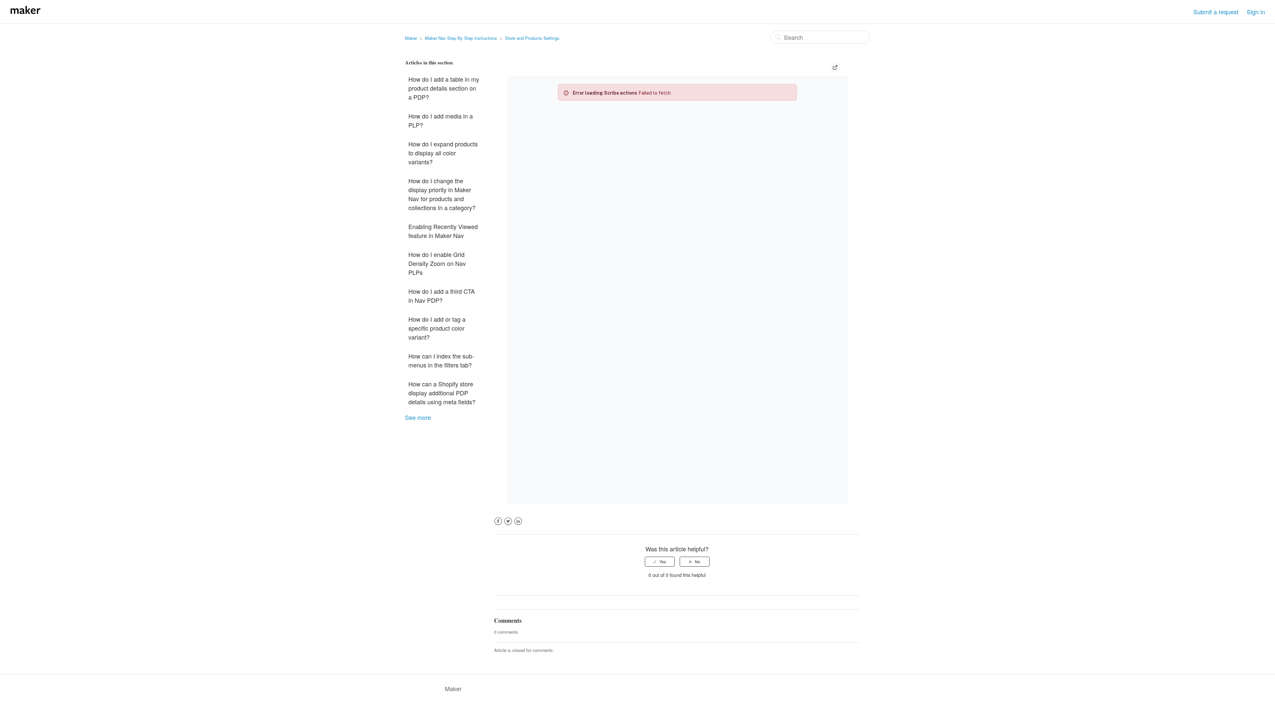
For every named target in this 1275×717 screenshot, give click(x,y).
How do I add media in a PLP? (440, 120)
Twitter (508, 524)
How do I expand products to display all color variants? (443, 152)
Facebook (498, 524)
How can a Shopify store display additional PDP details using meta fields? (441, 392)
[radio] (660, 562)
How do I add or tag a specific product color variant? (437, 328)
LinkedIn (518, 524)
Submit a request (1215, 11)
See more (418, 417)
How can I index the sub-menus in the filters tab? (441, 360)
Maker (411, 38)
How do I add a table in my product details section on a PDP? (443, 88)
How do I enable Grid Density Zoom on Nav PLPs (437, 263)
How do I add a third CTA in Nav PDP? (441, 295)
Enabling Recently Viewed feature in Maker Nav (443, 231)
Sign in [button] (1256, 11)
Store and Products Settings (532, 38)
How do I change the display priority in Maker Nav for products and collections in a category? (441, 194)
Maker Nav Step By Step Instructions (461, 38)
